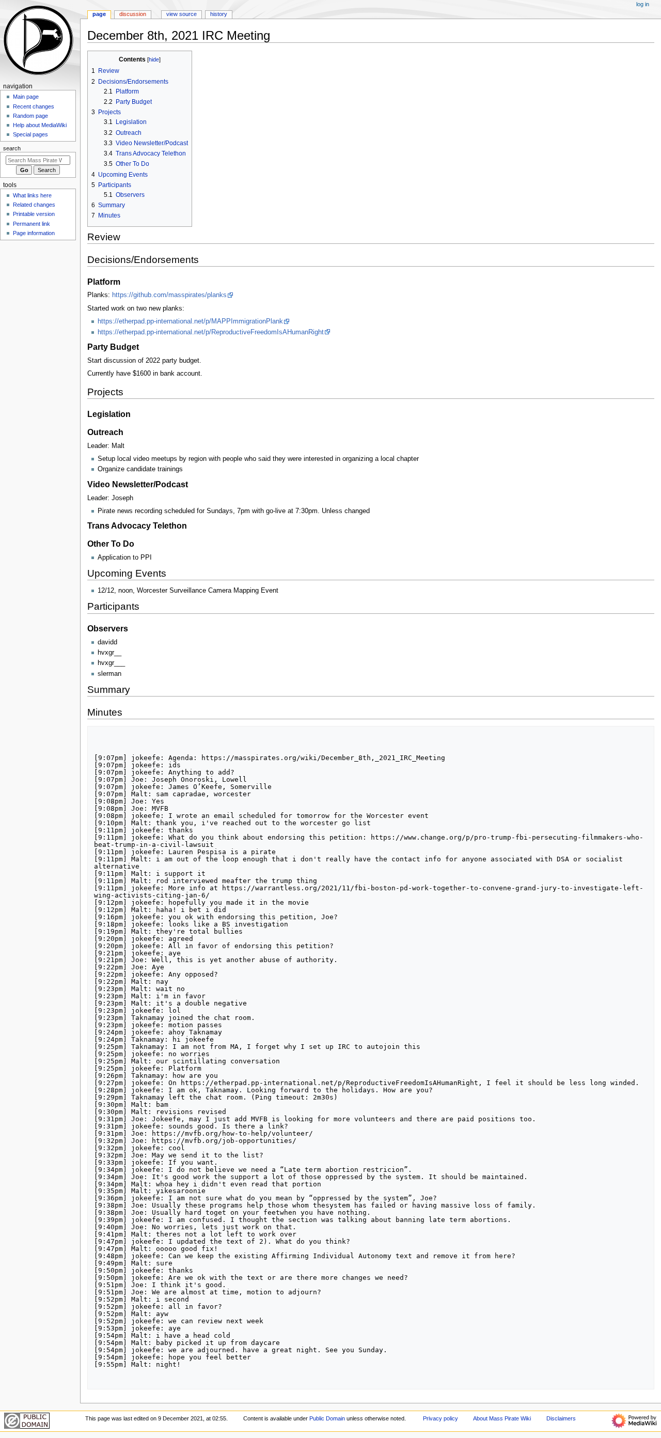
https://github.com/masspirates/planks (169, 295)
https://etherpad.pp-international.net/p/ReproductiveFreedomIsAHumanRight (211, 332)
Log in (642, 4)
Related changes (34, 205)
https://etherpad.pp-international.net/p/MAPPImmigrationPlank (190, 321)
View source (181, 14)
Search (12, 148)
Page (99, 14)
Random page (30, 116)
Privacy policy (440, 1418)
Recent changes (33, 106)
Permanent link (31, 224)
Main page (26, 97)
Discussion (132, 14)
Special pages (30, 134)
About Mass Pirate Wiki (502, 1418)
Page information (34, 233)
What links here (32, 195)
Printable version (34, 214)
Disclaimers (561, 1418)
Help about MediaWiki (40, 125)
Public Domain (327, 1418)
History (218, 14)
